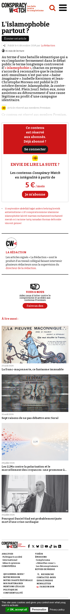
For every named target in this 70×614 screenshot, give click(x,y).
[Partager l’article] (4, 45)
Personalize (39, 609)
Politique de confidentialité (13, 591)
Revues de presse (45, 569)
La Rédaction (48, 45)
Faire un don (47, 587)
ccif (23, 212)
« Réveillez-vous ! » (46, 563)
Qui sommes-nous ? (13, 574)
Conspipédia (9, 566)
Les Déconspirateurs (47, 566)
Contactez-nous (46, 577)
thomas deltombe (51, 219)
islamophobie (12, 216)
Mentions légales (14, 586)
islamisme (53, 212)
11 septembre (12, 208)
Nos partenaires (13, 583)
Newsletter (44, 583)
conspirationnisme (36, 212)
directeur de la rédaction (21, 268)
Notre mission (11, 577)
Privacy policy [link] (57, 609)
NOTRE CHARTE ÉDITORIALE (18, 580)
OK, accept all (18, 609)
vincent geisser (13, 223)
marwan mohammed (39, 216)
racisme (21, 219)
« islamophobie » (18, 68)
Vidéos (39, 554)
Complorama (43, 560)
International (9, 560)
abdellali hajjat (27, 208)
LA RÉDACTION (16, 252)
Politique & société (12, 557)
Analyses (7, 554)
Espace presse (45, 580)
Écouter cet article (15, 38)
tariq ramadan (33, 219)
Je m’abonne (35, 194)
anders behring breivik (47, 208)
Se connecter (35, 149)
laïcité (23, 216)
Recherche (47, 574)
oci (14, 219)
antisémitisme (13, 212)
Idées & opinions (11, 563)
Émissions (41, 557)
